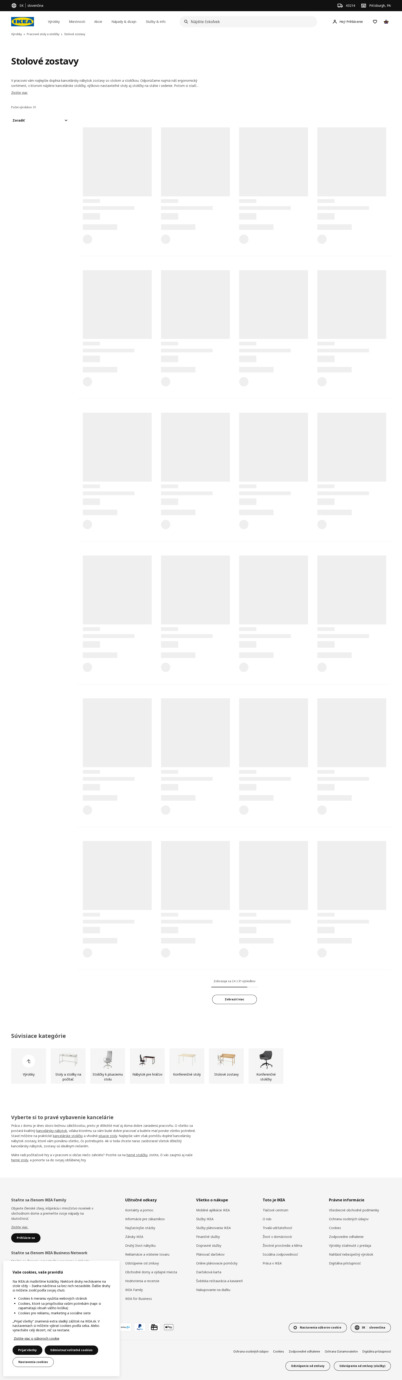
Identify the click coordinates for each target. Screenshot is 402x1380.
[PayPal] (140, 1327)
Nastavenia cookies (33, 1362)
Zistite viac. (19, 1227)
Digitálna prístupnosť (345, 1263)
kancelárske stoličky (68, 1136)
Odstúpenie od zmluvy (142, 1263)
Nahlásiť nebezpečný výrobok (351, 1254)
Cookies (335, 1228)
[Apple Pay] (168, 1327)
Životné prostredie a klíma (282, 1245)
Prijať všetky (27, 1350)
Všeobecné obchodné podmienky (354, 1210)
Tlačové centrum (275, 1210)
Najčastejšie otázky (140, 1228)
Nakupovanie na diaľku (213, 1290)
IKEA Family (134, 1290)
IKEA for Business (138, 1298)
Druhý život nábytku (140, 1245)
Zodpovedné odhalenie (304, 1351)
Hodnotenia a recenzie (142, 1281)
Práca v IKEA (272, 1263)
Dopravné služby (208, 1245)
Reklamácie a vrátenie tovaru (147, 1254)
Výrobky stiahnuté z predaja (350, 1245)
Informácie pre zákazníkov (145, 1219)
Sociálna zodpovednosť (280, 1254)
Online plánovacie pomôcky (217, 1263)
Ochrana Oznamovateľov (341, 1351)
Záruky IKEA (134, 1236)
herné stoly (19, 1160)
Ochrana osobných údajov (348, 1219)
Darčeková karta (208, 1272)
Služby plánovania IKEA (213, 1228)
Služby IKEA (205, 1219)
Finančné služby (208, 1236)
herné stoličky (137, 1155)
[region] (61, 1318)
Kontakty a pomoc (139, 1210)
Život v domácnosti (277, 1236)
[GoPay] (125, 1327)
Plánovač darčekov (210, 1254)
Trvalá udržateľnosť (277, 1228)
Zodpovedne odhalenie (346, 1236)
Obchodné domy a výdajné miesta (151, 1272)
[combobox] (247, 21)
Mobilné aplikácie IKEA (213, 1210)
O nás (267, 1219)
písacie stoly (108, 1136)
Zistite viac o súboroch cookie (36, 1338)
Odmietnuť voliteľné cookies (71, 1350)
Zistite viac (19, 92)
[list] (201, 1066)
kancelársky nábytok (51, 1130)
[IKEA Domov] (22, 21)
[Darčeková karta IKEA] (154, 1327)
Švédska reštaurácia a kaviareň (219, 1281)
